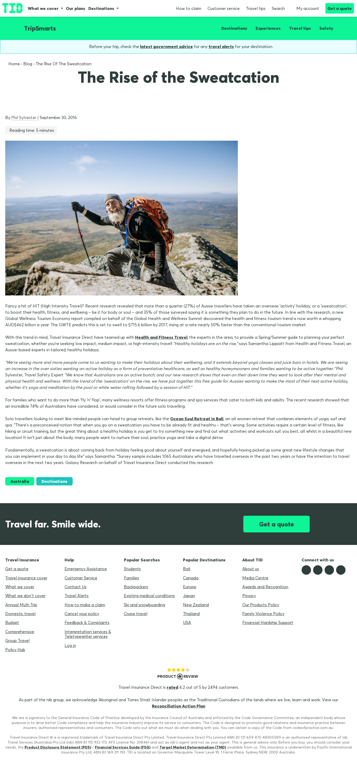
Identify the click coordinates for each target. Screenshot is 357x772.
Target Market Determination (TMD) (192, 747)
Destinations (101, 8)
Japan (189, 595)
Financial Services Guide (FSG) (123, 747)
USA (187, 622)
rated (172, 687)
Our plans (75, 8)
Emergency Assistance (86, 568)
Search (278, 8)
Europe (189, 586)
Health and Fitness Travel (161, 337)
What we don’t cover (25, 595)
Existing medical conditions (149, 595)
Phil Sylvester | (25, 117)
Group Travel (17, 640)
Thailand (191, 613)
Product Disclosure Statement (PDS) (58, 747)
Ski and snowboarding (144, 604)
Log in (70, 645)
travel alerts (221, 46)
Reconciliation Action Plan (178, 706)
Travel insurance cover (26, 577)
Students (132, 568)
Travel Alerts (77, 595)
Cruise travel (135, 613)
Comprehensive (19, 631)
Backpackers (136, 586)
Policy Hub (15, 649)
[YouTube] (341, 570)
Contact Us (76, 586)
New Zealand (196, 604)
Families (131, 577)
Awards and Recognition (265, 586)
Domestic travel (20, 613)
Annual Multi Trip (21, 604)
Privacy (249, 595)
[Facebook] (306, 570)
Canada (190, 577)
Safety (326, 28)
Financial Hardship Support (267, 622)
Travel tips (256, 8)
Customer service (224, 8)
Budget (12, 622)
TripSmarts (40, 28)
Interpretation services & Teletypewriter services (88, 634)
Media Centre (255, 577)
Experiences (268, 28)
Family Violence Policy (263, 613)
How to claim (188, 8)
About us (250, 568)
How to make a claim (85, 604)
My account (307, 8)
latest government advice (166, 46)
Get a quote (339, 8)
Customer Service (81, 577)
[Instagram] (329, 570)
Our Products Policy (260, 604)
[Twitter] (318, 570)
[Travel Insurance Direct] (12, 8)
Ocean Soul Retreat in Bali (196, 418)
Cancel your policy (82, 613)
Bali (186, 568)
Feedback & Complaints (87, 622)
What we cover (43, 8)
